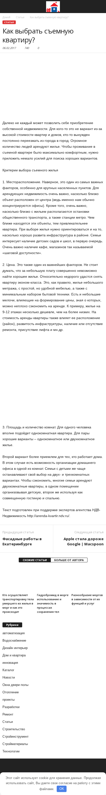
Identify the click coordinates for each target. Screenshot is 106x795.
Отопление (10, 692)
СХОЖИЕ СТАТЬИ (35, 560)
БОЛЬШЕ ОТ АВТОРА (69, 560)
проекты (8, 699)
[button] (98, 6)
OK (61, 789)
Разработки (10, 707)
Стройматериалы (15, 744)
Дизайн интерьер (15, 648)
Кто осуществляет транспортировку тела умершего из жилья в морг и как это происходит (18, 603)
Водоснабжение (14, 640)
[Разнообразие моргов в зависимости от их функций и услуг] (87, 579)
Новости (8, 677)
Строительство (13, 729)
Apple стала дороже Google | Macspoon (84, 541)
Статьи (9, 22)
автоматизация (13, 633)
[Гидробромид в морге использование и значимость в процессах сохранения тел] (53, 579)
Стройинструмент (15, 736)
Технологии (10, 751)
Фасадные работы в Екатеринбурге (22, 541)
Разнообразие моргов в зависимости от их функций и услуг (87, 599)
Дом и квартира (14, 655)
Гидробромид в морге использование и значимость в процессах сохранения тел (53, 603)
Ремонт (7, 714)
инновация (10, 663)
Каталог (8, 670)
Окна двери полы (15, 685)
